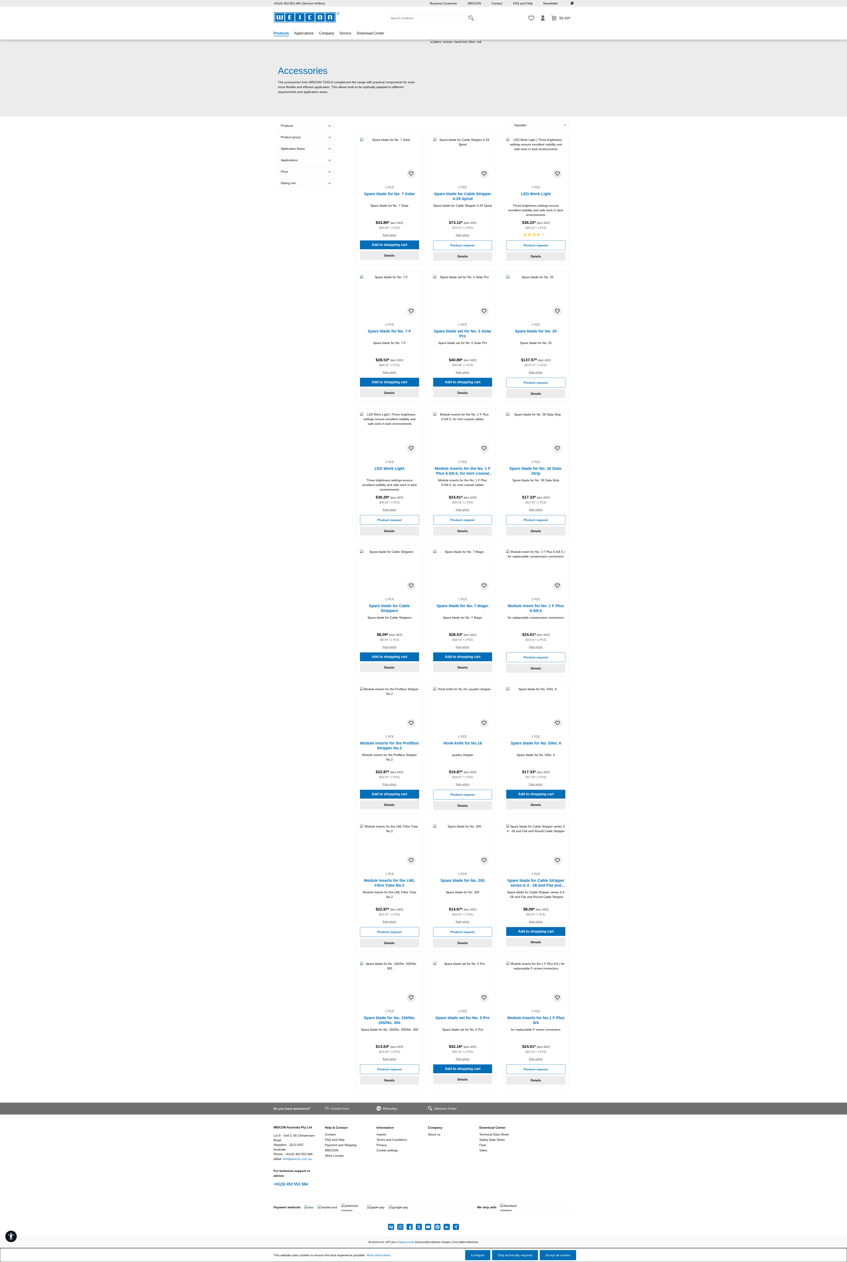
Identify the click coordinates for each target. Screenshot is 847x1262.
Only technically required (515, 1255)
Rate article (389, 235)
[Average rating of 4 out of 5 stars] (535, 235)
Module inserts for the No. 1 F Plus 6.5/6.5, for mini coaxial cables (463, 471)
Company (435, 1127)
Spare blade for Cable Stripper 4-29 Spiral (462, 196)
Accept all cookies (557, 1255)
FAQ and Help (523, 3)
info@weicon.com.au (297, 1159)
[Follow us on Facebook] (411, 1227)
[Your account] (542, 18)
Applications (289, 160)
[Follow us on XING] (456, 1227)
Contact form (340, 1108)
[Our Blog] (392, 1227)
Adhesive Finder (445, 1108)
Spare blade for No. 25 (536, 331)
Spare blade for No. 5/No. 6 (536, 743)
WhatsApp (390, 1108)
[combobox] (427, 18)
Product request (462, 245)
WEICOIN (474, 3)
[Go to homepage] (307, 17)
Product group (291, 137)
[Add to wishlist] (411, 173)
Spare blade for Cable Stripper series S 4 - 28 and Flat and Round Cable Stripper (535, 883)
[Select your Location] (571, 3)
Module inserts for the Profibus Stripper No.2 (389, 745)
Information (385, 1127)
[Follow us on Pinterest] (439, 1227)
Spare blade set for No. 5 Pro (462, 1018)
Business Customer (443, 3)
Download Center (492, 1127)
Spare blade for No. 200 (462, 880)
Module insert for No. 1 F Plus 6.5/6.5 (536, 608)
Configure (478, 1255)
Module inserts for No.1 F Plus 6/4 (535, 1020)
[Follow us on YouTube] (429, 1227)
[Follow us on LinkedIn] (448, 1227)
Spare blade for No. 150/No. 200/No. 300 (389, 1020)
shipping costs (405, 1242)
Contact (497, 3)
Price (284, 171)
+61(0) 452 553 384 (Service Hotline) (299, 3)
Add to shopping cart (389, 245)
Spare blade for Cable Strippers (389, 608)
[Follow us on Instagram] (402, 1227)
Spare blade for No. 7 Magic (463, 606)
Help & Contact (336, 1127)
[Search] (471, 18)
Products (287, 125)
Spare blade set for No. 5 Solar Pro (462, 333)
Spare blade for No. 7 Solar (389, 194)
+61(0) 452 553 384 (291, 1184)
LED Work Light (536, 194)
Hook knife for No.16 (462, 743)
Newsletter (550, 3)
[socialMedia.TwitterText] (420, 1227)
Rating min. (289, 183)
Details (389, 255)
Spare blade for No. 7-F (389, 331)
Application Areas (293, 148)
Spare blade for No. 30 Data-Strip (535, 471)
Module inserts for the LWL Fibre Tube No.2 (389, 883)
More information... (380, 1255)
